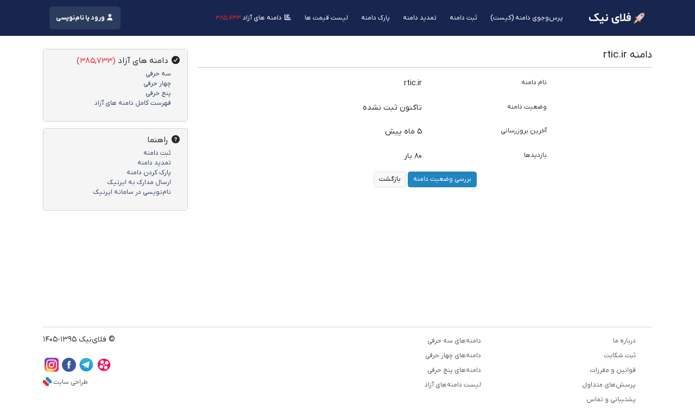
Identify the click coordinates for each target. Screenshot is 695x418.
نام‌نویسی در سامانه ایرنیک (132, 192)
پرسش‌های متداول (609, 385)
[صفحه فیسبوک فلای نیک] (69, 369)
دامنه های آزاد (249, 18)
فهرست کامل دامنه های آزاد (132, 103)
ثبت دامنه (463, 18)
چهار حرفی (157, 83)
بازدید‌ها (535, 155)
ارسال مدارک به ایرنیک (139, 182)
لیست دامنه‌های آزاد (453, 385)
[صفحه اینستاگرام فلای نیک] (51, 369)
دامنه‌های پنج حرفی (454, 370)
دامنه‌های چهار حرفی (453, 355)
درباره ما (624, 341)
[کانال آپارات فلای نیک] (103, 369)
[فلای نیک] (617, 18)
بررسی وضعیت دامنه (442, 179)
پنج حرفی (158, 93)
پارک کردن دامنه (149, 172)
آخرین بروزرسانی (524, 130)
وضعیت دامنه (527, 107)
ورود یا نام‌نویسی (81, 18)
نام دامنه (534, 82)
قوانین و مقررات (613, 370)
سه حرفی (158, 73)
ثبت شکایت (620, 355)
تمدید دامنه (420, 18)
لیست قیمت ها (326, 18)
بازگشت (390, 179)
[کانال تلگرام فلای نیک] (86, 369)
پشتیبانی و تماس (611, 399)
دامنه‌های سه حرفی (454, 341)
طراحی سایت (70, 382)
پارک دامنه (375, 18)
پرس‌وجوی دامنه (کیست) (526, 18)
